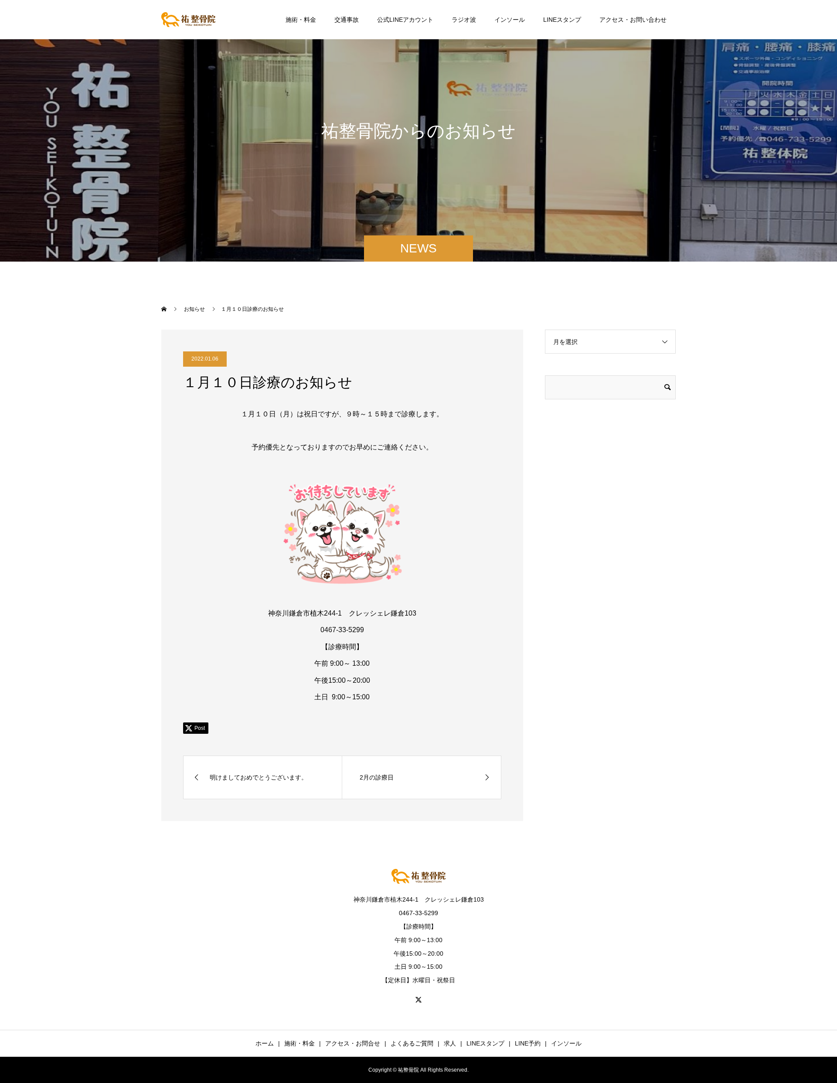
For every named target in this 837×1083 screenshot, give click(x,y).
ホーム (264, 1043)
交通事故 (346, 19)
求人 (450, 1043)
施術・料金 (301, 19)
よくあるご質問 (412, 1043)
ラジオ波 (464, 19)
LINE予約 (528, 1043)
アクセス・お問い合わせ (633, 19)
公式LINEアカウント (405, 19)
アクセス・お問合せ (352, 1043)
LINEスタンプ (562, 19)
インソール (509, 19)
